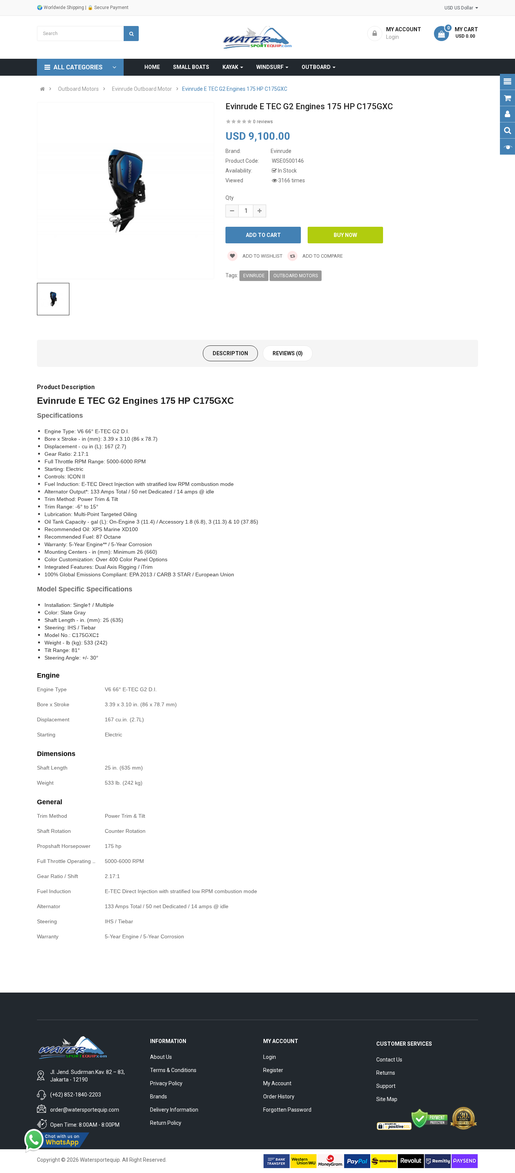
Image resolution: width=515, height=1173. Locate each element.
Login (269, 1057)
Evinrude (254, 275)
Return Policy (165, 1123)
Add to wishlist (261, 256)
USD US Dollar (459, 8)
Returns (385, 1073)
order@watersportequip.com (84, 1110)
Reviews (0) (288, 353)
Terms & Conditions (173, 1070)
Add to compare (322, 256)
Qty (229, 198)
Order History (278, 1097)
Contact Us (389, 1060)
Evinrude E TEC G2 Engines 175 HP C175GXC (234, 89)
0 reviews (263, 121)
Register (273, 1070)
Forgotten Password (287, 1110)
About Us (161, 1057)
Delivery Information (174, 1110)
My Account (277, 1083)
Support (385, 1086)
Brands (158, 1097)
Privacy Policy (166, 1083)
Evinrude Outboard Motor (142, 89)
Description (230, 353)
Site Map (386, 1099)
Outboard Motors (78, 89)
